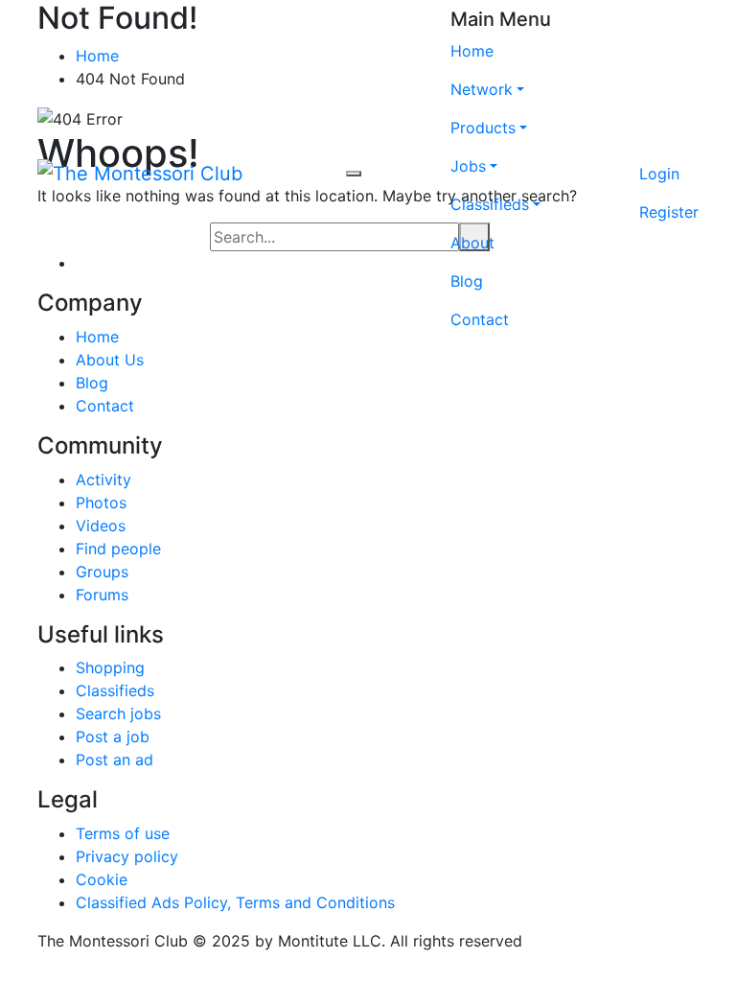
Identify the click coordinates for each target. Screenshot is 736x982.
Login (659, 173)
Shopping (110, 667)
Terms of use (123, 833)
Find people (118, 548)
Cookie (101, 879)
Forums (102, 594)
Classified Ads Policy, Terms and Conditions (235, 902)
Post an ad (114, 759)
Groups (102, 571)
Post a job (113, 736)
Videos (101, 525)
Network (481, 89)
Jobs (468, 165)
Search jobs (118, 713)
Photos (101, 502)
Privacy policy (127, 856)
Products (483, 127)
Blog (466, 281)
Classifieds (489, 204)
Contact (479, 319)
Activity (103, 479)
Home (472, 50)
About (472, 242)
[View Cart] (669, 135)
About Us (110, 359)
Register (669, 212)
